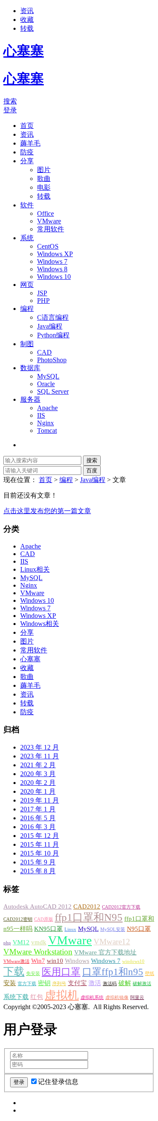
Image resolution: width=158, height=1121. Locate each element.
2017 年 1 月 (38, 809)
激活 (94, 982)
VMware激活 (16, 961)
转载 (27, 28)
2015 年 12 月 (39, 835)
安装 (9, 982)
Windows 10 (54, 276)
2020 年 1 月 (38, 791)
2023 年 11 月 (39, 756)
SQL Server (53, 391)
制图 (27, 343)
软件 (27, 205)
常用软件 (50, 229)
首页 (27, 125)
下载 (13, 971)
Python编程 (53, 335)
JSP (42, 293)
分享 (27, 160)
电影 (44, 187)
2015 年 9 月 (38, 862)
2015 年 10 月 (39, 853)
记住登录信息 (58, 1081)
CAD (44, 352)
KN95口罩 (48, 928)
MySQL (48, 376)
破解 (124, 982)
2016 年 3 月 (38, 826)
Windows (77, 960)
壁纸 (149, 973)
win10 (55, 960)
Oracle (46, 383)
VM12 (21, 942)
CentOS (48, 246)
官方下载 (27, 983)
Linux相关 (35, 569)
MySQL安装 (112, 929)
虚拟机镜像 (117, 997)
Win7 (38, 960)
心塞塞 (30, 659)
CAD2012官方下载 (121, 907)
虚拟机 (62, 995)
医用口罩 (61, 972)
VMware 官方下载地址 (105, 952)
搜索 (10, 101)
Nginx (45, 423)
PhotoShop (52, 359)
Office (45, 213)
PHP (43, 300)
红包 (36, 996)
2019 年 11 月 (39, 800)
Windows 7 (52, 261)
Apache (47, 407)
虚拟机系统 (92, 997)
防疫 (27, 152)
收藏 (27, 19)
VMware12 (112, 941)
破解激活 (142, 983)
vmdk (38, 942)
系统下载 (16, 996)
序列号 (59, 983)
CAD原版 (43, 919)
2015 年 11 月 (39, 844)
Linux (70, 929)
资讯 (27, 10)
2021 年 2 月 (38, 765)
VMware (49, 221)
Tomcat (47, 430)
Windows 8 (52, 269)
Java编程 (49, 326)
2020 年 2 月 (38, 782)
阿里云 (137, 997)
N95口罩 (139, 928)
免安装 (33, 973)
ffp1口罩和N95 (89, 917)
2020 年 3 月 (38, 773)
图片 (44, 169)
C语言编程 (53, 317)
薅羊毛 (30, 143)
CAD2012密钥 (17, 919)
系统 (27, 237)
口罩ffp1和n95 (112, 972)
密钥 (44, 982)
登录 (10, 110)
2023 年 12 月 (39, 747)
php (7, 943)
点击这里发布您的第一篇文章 (47, 510)
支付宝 (77, 982)
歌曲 (44, 178)
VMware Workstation (37, 951)
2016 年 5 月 (38, 818)
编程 (27, 308)
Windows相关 (39, 623)
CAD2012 (86, 906)
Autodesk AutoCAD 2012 (37, 906)
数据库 (30, 367)
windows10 (133, 961)
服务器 (30, 399)
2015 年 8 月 (38, 871)
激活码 (110, 983)
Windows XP (55, 253)
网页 (27, 284)
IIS (41, 415)
